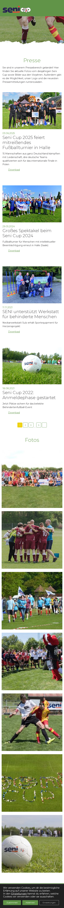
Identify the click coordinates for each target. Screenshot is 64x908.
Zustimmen (12, 902)
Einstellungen (19, 893)
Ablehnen (30, 902)
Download (14, 169)
